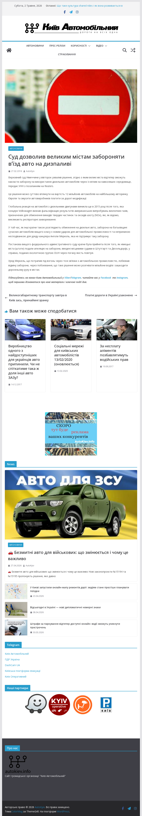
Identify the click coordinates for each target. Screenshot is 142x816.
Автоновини (35, 45)
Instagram (122, 277)
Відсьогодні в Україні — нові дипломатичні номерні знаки (65, 607)
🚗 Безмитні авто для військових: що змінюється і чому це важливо (68, 555)
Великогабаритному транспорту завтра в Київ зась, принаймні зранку (38, 297)
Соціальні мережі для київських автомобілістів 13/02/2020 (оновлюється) (69, 355)
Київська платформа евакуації (23, 670)
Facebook (106, 277)
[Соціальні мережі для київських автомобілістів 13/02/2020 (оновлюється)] (71, 321)
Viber (67, 277)
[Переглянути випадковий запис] (133, 50)
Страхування (67, 54)
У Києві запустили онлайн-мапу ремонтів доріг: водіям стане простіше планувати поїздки (79, 589)
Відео (99, 45)
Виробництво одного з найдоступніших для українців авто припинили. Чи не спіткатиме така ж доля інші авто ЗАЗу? (24, 362)
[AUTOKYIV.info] (18, 757)
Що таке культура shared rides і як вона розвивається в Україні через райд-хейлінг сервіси (90, 7)
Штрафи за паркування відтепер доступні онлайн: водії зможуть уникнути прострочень (75, 625)
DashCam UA (12, 665)
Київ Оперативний (15, 676)
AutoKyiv (30, 171)
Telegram (76, 277)
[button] (89, 45)
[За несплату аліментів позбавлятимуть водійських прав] (116, 321)
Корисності (79, 45)
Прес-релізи (57, 45)
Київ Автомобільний (17, 653)
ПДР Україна (12, 659)
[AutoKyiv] (9, 50)
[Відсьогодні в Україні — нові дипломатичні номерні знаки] (16, 610)
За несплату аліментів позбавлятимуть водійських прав (114, 353)
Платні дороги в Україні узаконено (109, 295)
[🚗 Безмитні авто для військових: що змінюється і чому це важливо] (71, 504)
